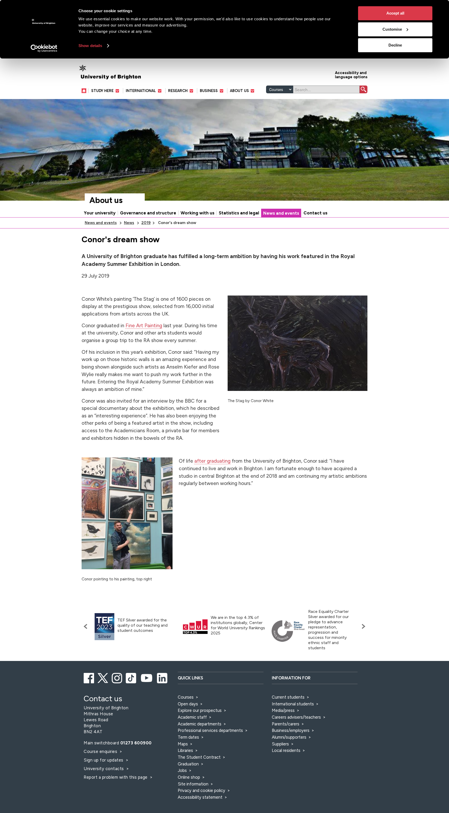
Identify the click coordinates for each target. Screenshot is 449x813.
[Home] (85, 91)
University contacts (104, 768)
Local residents (286, 750)
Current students (288, 697)
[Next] (362, 626)
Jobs (182, 770)
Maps (183, 743)
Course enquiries (101, 751)
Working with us (197, 213)
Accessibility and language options (351, 74)
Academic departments (200, 723)
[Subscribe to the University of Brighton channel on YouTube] (147, 677)
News (129, 222)
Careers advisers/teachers (296, 717)
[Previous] (87, 626)
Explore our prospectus (200, 710)
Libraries (185, 750)
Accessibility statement (200, 797)
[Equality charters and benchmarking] (288, 631)
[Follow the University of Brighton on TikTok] (131, 677)
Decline (395, 45)
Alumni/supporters (289, 737)
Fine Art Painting (144, 326)
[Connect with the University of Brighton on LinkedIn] (162, 677)
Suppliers (280, 743)
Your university (100, 213)
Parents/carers (285, 723)
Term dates (188, 737)
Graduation (188, 763)
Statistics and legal (239, 213)
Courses (186, 697)
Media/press (283, 710)
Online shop (189, 777)
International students (293, 703)
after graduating (212, 461)
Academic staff (192, 717)
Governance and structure (148, 213)
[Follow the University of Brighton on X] (103, 677)
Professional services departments (211, 730)
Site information (193, 783)
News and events (281, 213)
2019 (146, 222)
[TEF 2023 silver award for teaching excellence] (104, 626)
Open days (188, 703)
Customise (392, 29)
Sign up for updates (104, 760)
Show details (90, 45)
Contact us (315, 213)
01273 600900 (136, 742)
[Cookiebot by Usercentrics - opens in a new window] (44, 48)
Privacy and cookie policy (201, 790)
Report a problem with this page (116, 777)
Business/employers (290, 730)
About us (106, 200)
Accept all (395, 13)
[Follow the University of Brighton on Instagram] (117, 677)
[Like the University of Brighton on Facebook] (89, 677)
